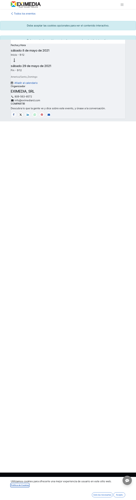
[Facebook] (14, 115)
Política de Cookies (20, 485)
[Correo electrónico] (49, 115)
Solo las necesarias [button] (102, 495)
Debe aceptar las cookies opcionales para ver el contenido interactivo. (68, 25)
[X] (21, 115)
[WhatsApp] (35, 115)
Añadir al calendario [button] (26, 82)
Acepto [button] (119, 495)
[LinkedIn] (28, 115)
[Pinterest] (42, 115)
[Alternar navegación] (122, 4)
